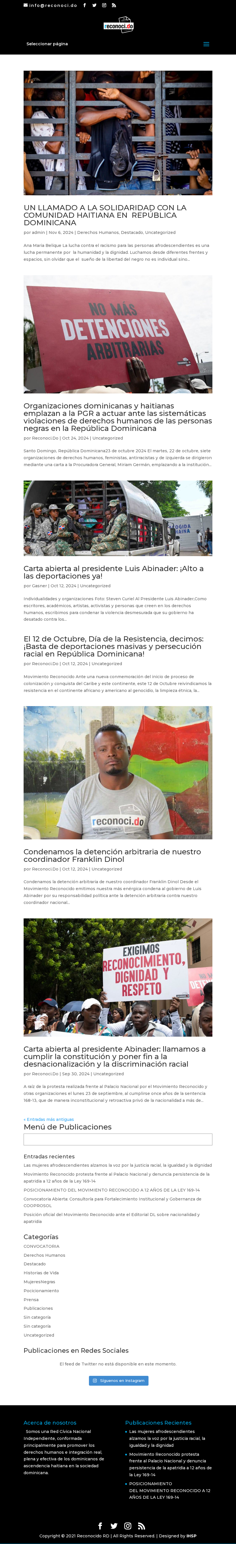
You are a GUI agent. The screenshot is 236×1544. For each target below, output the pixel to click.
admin (38, 232)
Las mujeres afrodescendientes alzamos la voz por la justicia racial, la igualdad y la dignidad (118, 1165)
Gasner (39, 585)
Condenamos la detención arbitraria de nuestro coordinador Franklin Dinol (112, 855)
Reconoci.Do (45, 438)
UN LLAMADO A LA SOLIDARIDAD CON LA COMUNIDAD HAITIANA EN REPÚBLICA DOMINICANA (105, 215)
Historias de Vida (41, 1272)
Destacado (132, 232)
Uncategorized (160, 232)
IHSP (191, 1536)
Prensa (31, 1299)
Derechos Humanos (98, 232)
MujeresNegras (39, 1281)
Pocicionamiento (41, 1290)
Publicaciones (38, 1308)
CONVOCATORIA (41, 1246)
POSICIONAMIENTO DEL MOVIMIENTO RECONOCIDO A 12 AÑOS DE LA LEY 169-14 (113, 1190)
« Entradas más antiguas (49, 1119)
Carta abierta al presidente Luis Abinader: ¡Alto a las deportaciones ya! (114, 572)
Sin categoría (37, 1317)
